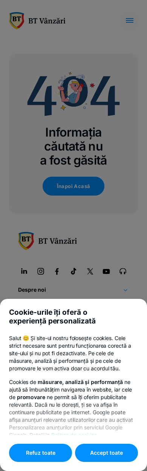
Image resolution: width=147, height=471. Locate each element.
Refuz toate (40, 452)
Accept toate (106, 452)
